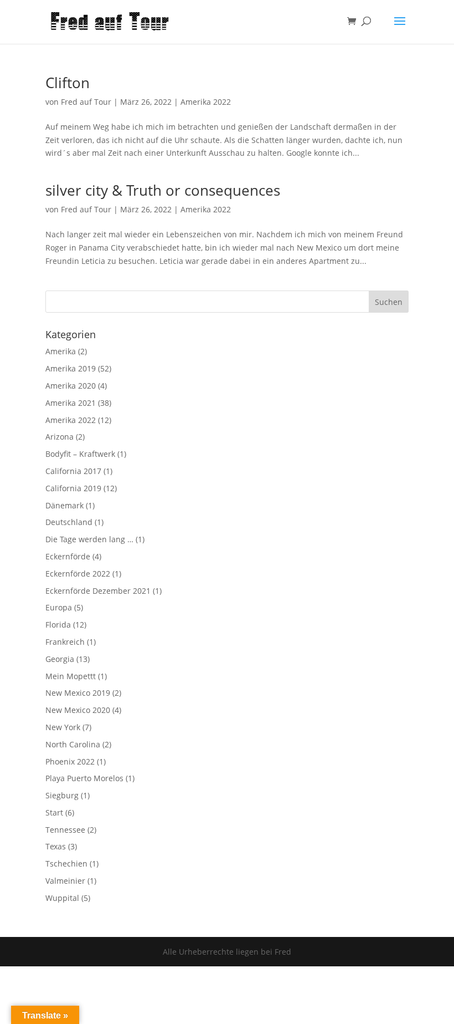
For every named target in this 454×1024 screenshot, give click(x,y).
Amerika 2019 (70, 368)
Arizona (59, 436)
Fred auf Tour (86, 101)
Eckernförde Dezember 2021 (98, 590)
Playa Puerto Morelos (84, 778)
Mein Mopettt (70, 676)
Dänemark (64, 505)
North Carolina (72, 744)
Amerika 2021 (70, 403)
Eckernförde (67, 556)
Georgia (59, 659)
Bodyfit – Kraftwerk (80, 454)
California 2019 (73, 488)
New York (62, 727)
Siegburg (62, 795)
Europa (58, 607)
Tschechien (66, 863)
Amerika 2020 (70, 385)
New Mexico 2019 (77, 692)
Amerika (60, 351)
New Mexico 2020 (77, 710)
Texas (55, 846)
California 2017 (73, 471)
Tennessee (65, 829)
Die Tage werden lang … (89, 539)
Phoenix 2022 (70, 761)
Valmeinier (65, 880)
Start (54, 812)
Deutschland (68, 522)
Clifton (67, 83)
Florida (58, 624)
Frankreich (65, 641)
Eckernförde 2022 (77, 573)
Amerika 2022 (205, 101)
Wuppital (62, 898)
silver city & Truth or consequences (162, 190)
